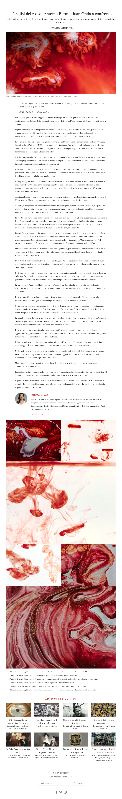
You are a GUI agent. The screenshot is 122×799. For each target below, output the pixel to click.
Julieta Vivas (67, 28)
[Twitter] (60, 792)
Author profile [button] (37, 414)
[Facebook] (56, 792)
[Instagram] (65, 792)
